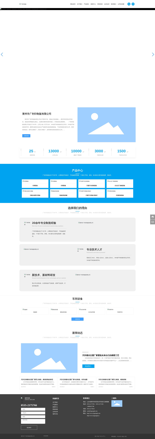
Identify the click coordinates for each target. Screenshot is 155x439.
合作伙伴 (55, 411)
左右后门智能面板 (120, 185)
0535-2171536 (99, 404)
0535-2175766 (29, 405)
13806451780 (90, 406)
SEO (125, 436)
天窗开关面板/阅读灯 (92, 195)
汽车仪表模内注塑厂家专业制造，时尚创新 (73, 379)
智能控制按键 (63, 195)
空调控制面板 (120, 195)
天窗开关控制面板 (91, 185)
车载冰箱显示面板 (35, 195)
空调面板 (35, 185)
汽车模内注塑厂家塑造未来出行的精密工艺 (100, 355)
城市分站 (55, 414)
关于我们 (55, 402)
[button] (153, 54)
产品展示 (55, 404)
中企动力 (119, 436)
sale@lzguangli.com (92, 411)
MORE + (54, 386)
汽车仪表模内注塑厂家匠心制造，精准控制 (112, 379)
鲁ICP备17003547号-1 (100, 436)
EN (133, 4)
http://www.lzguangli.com (93, 413)
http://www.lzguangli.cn (93, 415)
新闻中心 (55, 407)
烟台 (123, 436)
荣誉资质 (55, 409)
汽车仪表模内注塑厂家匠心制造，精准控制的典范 (37, 379)
